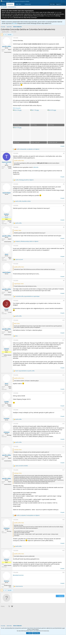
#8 (63, 280)
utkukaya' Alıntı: (18, 473)
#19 (63, 550)
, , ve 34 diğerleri (27, 149)
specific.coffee (5, 32)
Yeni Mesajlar (4, 7)
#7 (63, 263)
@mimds (35, 167)
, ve (23, 201)
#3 (63, 184)
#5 (63, 227)
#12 (63, 375)
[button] (22, 4)
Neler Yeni (18, 4)
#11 (63, 340)
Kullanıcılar (28, 4)
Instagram (4, 17)
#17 (63, 470)
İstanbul (9, 166)
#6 (63, 245)
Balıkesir (9, 404)
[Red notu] (63, 11)
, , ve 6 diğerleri (26, 241)
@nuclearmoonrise (18, 575)
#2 (63, 153)
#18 (63, 519)
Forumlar (10, 4)
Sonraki (9, 34)
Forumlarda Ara (12, 7)
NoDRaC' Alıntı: (17, 230)
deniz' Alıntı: (17, 323)
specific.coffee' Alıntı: (19, 160)
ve (19, 259)
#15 (63, 423)
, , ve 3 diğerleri (24, 180)
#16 (63, 446)
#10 (63, 320)
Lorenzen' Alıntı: (18, 449)
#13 (63, 393)
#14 (63, 409)
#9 (63, 300)
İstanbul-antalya (7, 585)
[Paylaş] (61, 38)
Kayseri (9, 49)
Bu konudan (58, 12)
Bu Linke (14, 23)
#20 (63, 572)
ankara (9, 257)
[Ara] (63, 4)
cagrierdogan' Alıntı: (19, 283)
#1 (63, 38)
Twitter (11, 17)
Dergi (3, 4)
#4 (63, 205)
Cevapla (62, 146)
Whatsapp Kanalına (49, 16)
